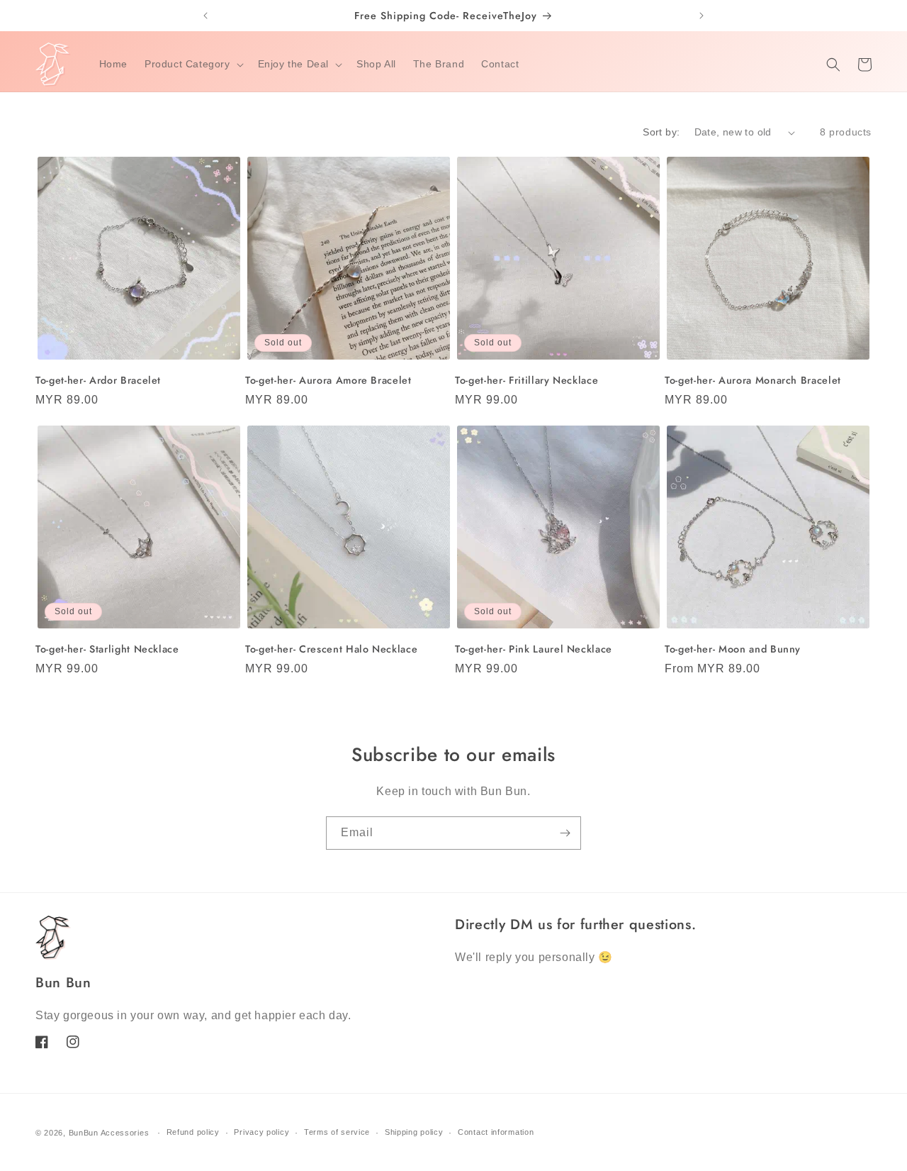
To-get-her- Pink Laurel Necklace (533, 649)
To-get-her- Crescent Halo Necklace (331, 649)
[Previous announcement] (205, 15)
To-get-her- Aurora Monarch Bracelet (753, 380)
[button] (192, 64)
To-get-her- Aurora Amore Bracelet (328, 380)
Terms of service (337, 1132)
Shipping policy (414, 1132)
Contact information (496, 1132)
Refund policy (193, 1132)
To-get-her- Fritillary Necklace (526, 380)
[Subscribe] (564, 833)
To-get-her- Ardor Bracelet (98, 380)
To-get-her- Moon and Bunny (733, 649)
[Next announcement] (701, 15)
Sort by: (661, 132)
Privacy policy (261, 1132)
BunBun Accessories (109, 1132)
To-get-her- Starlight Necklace (107, 649)
